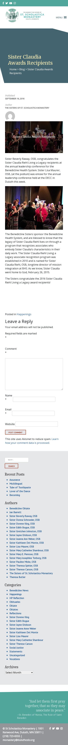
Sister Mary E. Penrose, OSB (23, 554)
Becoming (14, 495)
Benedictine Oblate (19, 508)
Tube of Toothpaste (20, 487)
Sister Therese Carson (21, 643)
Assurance (14, 479)
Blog (22, 69)
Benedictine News (18, 590)
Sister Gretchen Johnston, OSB (25, 531)
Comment (11, 350)
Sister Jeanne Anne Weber (22, 628)
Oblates (13, 609)
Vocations (14, 659)
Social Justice (16, 647)
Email (8, 411)
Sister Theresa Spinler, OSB (23, 565)
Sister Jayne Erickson (20, 624)
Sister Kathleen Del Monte (23, 632)
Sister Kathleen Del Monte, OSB (26, 542)
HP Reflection (16, 598)
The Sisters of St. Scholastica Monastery (27, 107)
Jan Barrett (15, 512)
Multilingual (15, 483)
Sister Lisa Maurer (18, 636)
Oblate (13, 605)
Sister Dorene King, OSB (22, 523)
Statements (15, 651)
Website (10, 424)
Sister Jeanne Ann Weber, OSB (24, 538)
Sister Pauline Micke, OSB (22, 561)
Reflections (15, 613)
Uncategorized (17, 655)
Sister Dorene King (19, 617)
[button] (59, 17)
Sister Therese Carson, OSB (23, 569)
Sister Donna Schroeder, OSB (24, 519)
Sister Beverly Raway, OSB (23, 516)
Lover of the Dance (19, 491)
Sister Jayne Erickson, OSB (23, 535)
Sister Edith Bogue (19, 620)
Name (8, 397)
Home (13, 69)
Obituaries (14, 601)
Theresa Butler (17, 577)
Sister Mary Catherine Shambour (26, 640)
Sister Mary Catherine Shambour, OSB (29, 550)
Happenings (24, 314)
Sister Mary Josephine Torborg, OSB (27, 558)
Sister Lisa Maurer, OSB (21, 546)
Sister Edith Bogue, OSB (22, 527)
